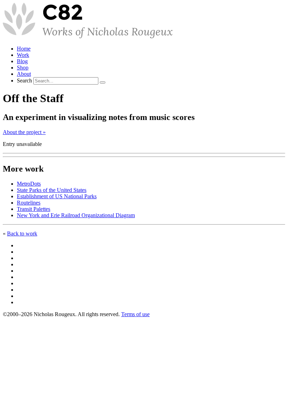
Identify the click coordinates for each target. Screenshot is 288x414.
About (24, 74)
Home (24, 49)
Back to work (22, 233)
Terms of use (135, 314)
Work (23, 55)
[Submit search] (102, 82)
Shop (22, 68)
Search (24, 81)
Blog (22, 61)
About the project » (24, 132)
